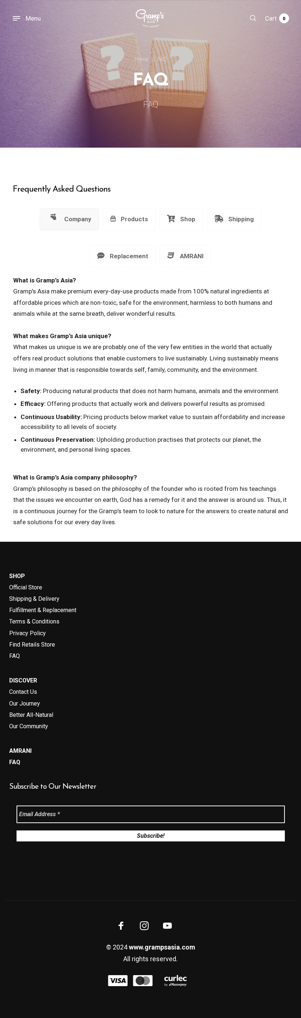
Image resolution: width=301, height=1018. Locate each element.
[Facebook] (121, 925)
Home (141, 59)
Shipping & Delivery (34, 598)
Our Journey (24, 703)
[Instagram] (144, 925)
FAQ (14, 655)
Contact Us (23, 691)
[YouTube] (167, 925)
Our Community (28, 726)
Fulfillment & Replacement (42, 610)
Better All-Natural (31, 714)
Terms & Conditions (34, 621)
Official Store (25, 587)
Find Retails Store (32, 644)
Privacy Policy (27, 633)
